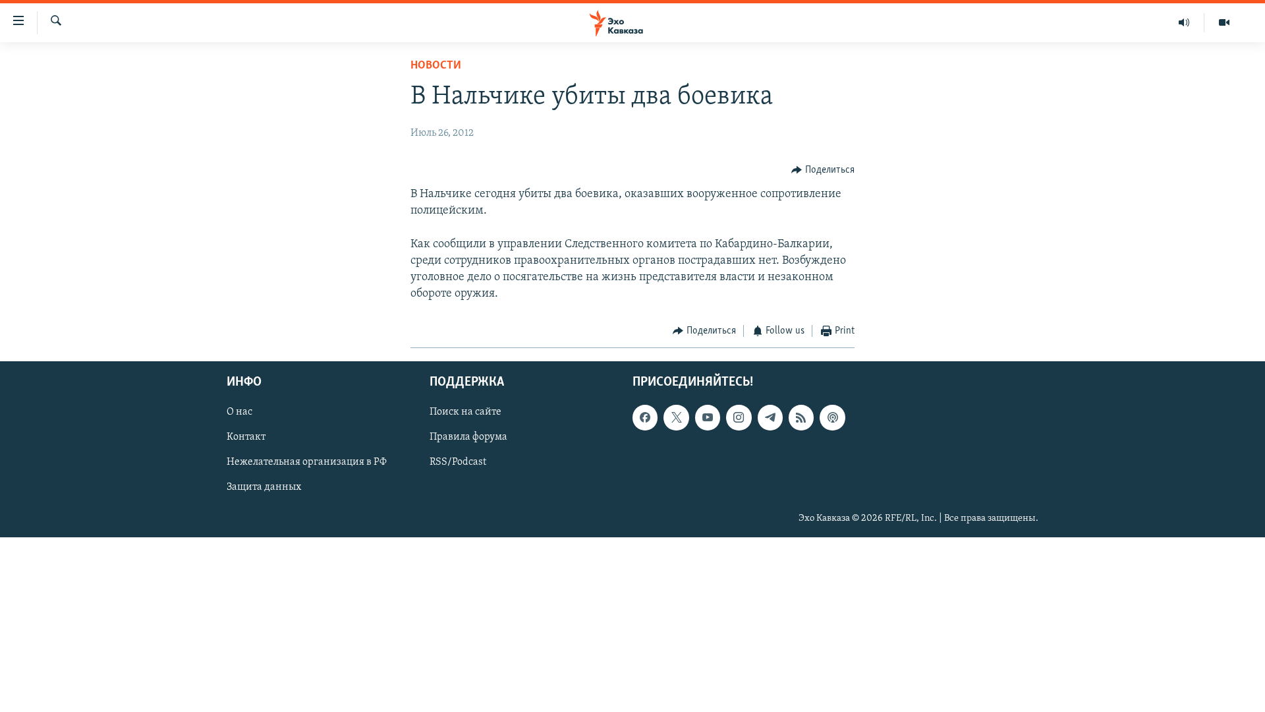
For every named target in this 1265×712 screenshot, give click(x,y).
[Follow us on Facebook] (645, 417)
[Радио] (1184, 22)
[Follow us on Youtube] (707, 417)
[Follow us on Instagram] (738, 417)
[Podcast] (832, 417)
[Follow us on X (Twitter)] (676, 417)
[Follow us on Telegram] (770, 417)
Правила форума (468, 437)
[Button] (823, 170)
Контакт (246, 437)
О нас (239, 412)
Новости (435, 66)
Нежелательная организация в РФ (307, 462)
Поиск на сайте (465, 412)
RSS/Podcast (458, 462)
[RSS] (801, 417)
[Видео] (1224, 22)
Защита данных (264, 487)
